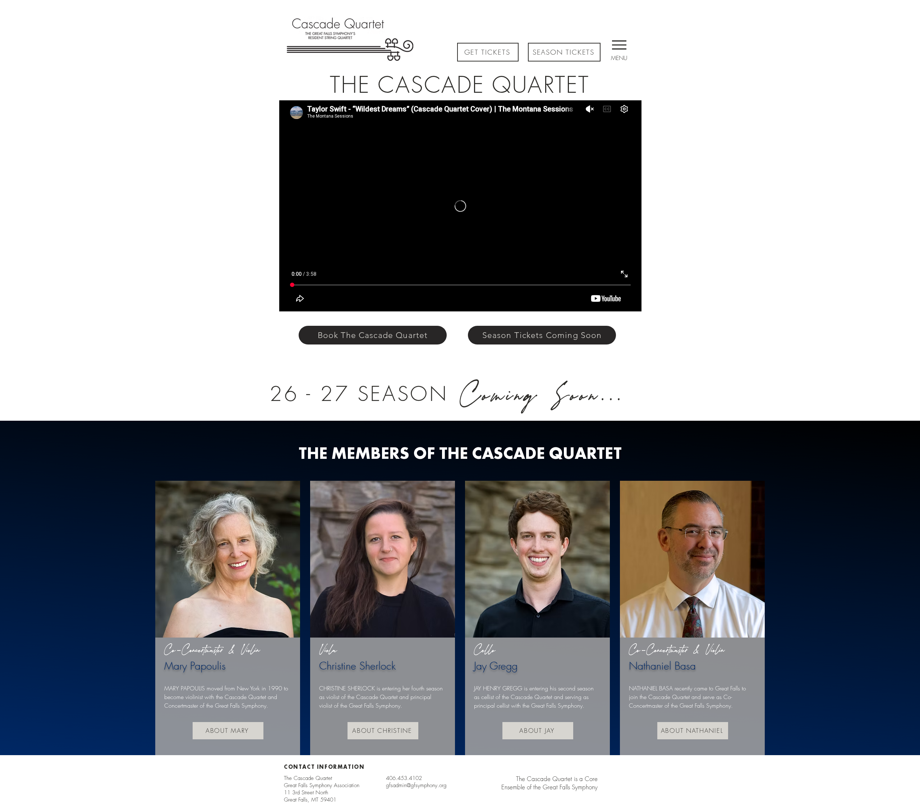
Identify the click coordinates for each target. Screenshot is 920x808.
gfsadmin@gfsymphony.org (416, 785)
